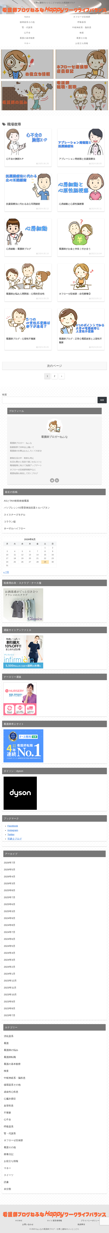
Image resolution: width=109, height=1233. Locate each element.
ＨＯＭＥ (19, 1220)
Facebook (12, 826)
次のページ (54, 365)
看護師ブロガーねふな (54, 436)
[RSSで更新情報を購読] (57, 480)
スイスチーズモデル (14, 514)
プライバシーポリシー (90, 1220)
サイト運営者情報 (54, 1220)
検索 (4, 394)
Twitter (10, 834)
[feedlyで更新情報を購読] (52, 480)
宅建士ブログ (14, 838)
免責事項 (81, 1224)
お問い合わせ (27, 1224)
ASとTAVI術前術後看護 (16, 500)
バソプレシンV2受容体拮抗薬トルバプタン (27, 507)
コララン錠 (10, 521)
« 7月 (6, 572)
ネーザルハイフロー (14, 528)
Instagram (12, 830)
